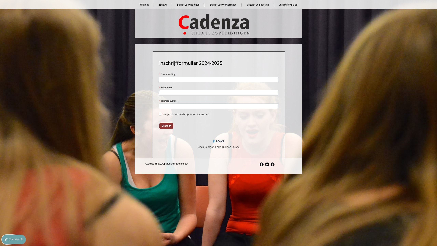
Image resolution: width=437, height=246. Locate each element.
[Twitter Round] (267, 164)
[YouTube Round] (272, 164)
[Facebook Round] (262, 164)
